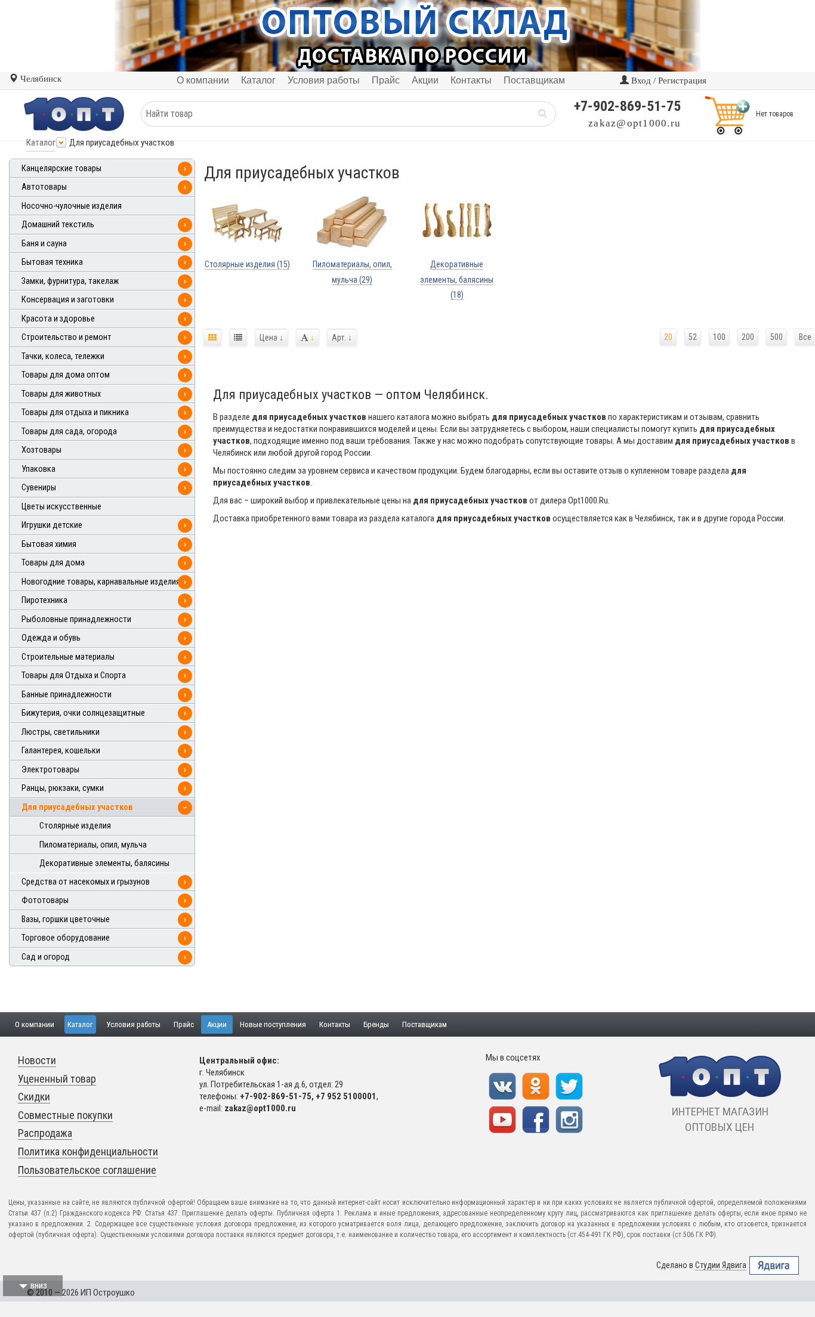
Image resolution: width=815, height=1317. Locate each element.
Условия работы (133, 1024)
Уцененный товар (57, 1078)
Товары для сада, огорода (69, 431)
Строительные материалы (68, 657)
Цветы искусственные (61, 507)
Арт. (342, 337)
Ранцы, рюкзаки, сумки (62, 788)
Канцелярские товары (61, 168)
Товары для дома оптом (65, 375)
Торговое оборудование (65, 938)
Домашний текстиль (57, 224)
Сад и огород (45, 957)
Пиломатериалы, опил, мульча (93, 845)
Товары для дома (53, 563)
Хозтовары (41, 450)
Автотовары (44, 187)
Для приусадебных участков (77, 807)
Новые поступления (273, 1024)
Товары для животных (61, 394)
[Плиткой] (212, 338)
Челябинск (39, 79)
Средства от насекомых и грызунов (85, 882)
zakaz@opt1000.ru (634, 123)
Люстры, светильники (60, 732)
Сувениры (38, 488)
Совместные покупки (65, 1115)
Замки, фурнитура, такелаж (70, 281)
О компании (34, 1024)
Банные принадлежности (66, 695)
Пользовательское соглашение (87, 1170)
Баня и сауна (44, 244)
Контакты (334, 1024)
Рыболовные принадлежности (76, 619)
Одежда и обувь (51, 638)
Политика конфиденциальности (88, 1151)
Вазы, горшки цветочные (65, 919)
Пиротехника (44, 600)
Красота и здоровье (58, 319)
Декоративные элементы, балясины (104, 863)
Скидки (34, 1096)
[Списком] (238, 338)
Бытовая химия (48, 544)
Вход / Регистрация (667, 80)
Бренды (376, 1024)
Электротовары (50, 770)
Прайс (184, 1024)
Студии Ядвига (720, 1265)
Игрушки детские (51, 525)
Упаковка (38, 469)
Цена (271, 337)
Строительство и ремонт (66, 337)
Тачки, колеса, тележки (62, 356)
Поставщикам (424, 1024)
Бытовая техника (52, 262)
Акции (217, 1024)
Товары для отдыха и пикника (75, 412)
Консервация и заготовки (67, 300)
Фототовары (45, 900)
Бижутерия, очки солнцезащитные (83, 713)
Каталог (40, 142)
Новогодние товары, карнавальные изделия (100, 582)
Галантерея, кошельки (60, 751)
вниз (38, 1285)
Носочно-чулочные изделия (71, 206)
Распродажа (45, 1133)
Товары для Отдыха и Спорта (73, 675)
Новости (37, 1060)
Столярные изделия (75, 826)
